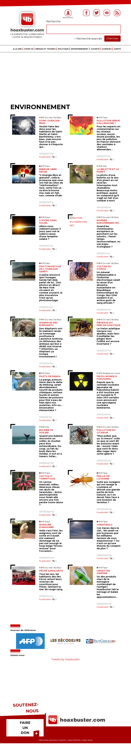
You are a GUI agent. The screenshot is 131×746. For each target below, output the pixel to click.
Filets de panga (50, 376)
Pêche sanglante (51, 570)
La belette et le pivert (108, 170)
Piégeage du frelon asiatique (108, 324)
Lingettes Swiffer (103, 572)
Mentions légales (48, 740)
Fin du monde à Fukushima (107, 377)
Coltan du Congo (104, 267)
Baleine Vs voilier (46, 431)
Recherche (53, 21)
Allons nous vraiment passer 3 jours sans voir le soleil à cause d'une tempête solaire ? (50, 232)
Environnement (80, 49)
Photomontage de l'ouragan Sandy (50, 269)
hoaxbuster (45, 157)
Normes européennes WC (108, 221)
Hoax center (73, 740)
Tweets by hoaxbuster (65, 659)
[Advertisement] (65, 77)
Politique (63, 49)
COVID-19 (28, 49)
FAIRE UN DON (25, 728)
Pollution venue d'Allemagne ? (108, 122)
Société (95, 49)
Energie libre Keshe (48, 170)
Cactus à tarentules (47, 477)
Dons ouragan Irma (49, 122)
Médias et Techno (45, 49)
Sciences (107, 49)
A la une (17, 49)
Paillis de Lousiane (103, 477)
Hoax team (87, 740)
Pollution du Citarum (106, 431)
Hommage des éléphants (48, 324)
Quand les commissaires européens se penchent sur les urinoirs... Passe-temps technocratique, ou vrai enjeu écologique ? (108, 236)
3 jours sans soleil (48, 221)
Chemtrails (104, 524)
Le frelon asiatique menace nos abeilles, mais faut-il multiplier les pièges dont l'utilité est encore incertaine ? (108, 336)
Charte (62, 740)
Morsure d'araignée (46, 526)
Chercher (112, 38)
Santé (117, 49)
